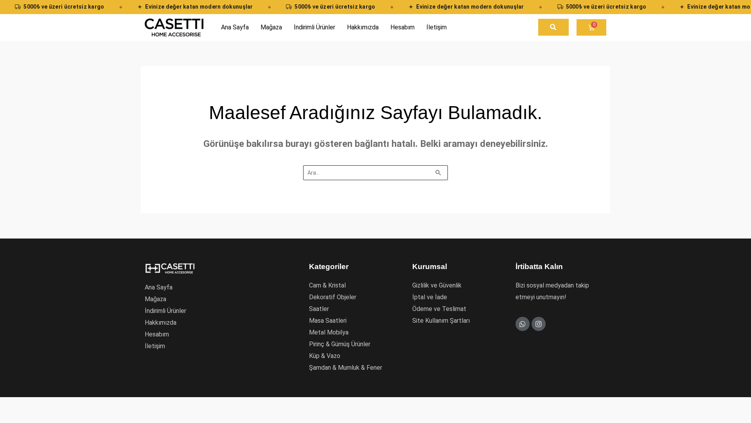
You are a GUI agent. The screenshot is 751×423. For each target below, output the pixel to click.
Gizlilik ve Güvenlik (437, 285)
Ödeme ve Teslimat (439, 309)
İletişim (155, 346)
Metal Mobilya (329, 332)
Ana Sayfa (158, 287)
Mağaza (155, 299)
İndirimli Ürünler (165, 311)
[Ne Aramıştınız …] (553, 27)
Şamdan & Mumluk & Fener (345, 367)
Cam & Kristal (327, 285)
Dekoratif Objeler (332, 297)
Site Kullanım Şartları (441, 320)
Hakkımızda (160, 322)
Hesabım (157, 334)
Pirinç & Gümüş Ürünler (339, 344)
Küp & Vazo (324, 356)
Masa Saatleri (328, 320)
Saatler (319, 309)
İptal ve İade (429, 297)
